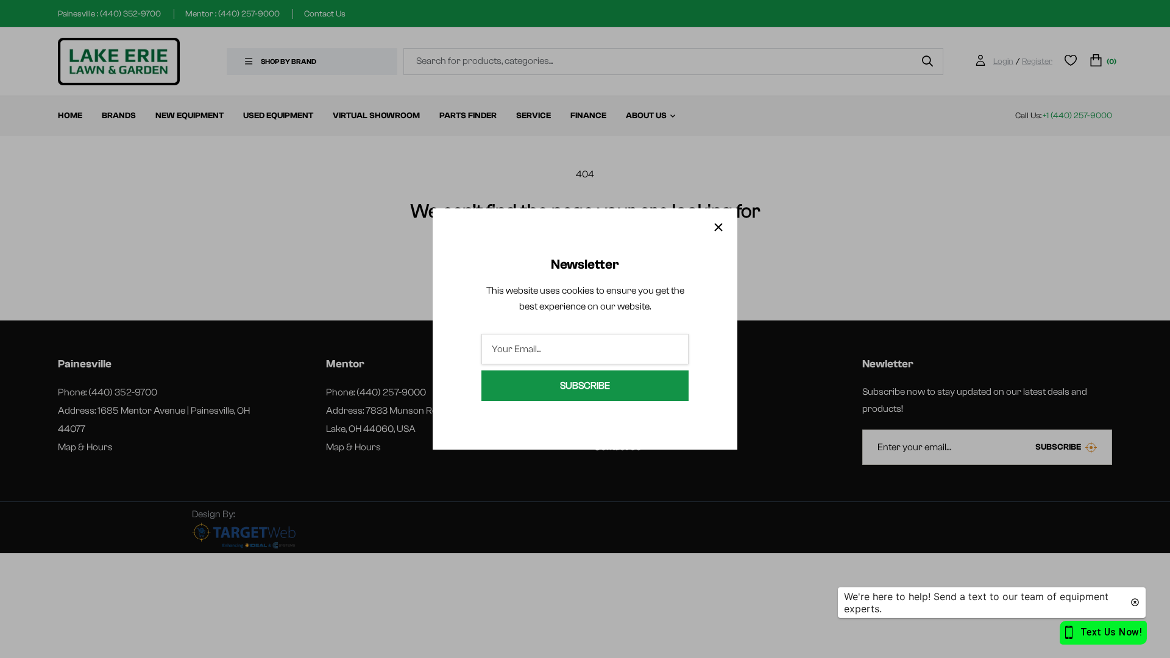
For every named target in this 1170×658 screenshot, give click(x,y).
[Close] (718, 227)
